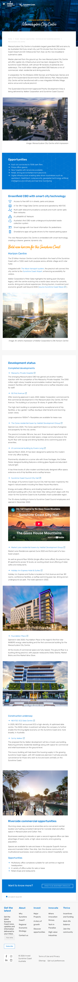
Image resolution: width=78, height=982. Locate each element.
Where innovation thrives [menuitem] (52, 916)
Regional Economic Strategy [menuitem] (23, 927)
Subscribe (9, 946)
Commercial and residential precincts (48, 39)
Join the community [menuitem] (68, 930)
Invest (17, 39)
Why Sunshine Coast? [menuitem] (23, 916)
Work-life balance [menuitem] (67, 923)
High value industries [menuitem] (52, 933)
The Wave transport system (32, 268)
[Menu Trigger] (5, 5)
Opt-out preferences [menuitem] (56, 961)
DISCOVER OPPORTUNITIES (39, 20)
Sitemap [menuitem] (42, 961)
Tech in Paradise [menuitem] (52, 926)
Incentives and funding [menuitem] (68, 915)
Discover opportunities (27, 39)
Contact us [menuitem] (23, 935)
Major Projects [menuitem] (37, 915)
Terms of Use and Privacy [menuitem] (49, 956)
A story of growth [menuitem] (38, 923)
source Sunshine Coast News (51, 287)
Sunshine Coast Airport (32, 271)
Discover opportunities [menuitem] (39, 930)
